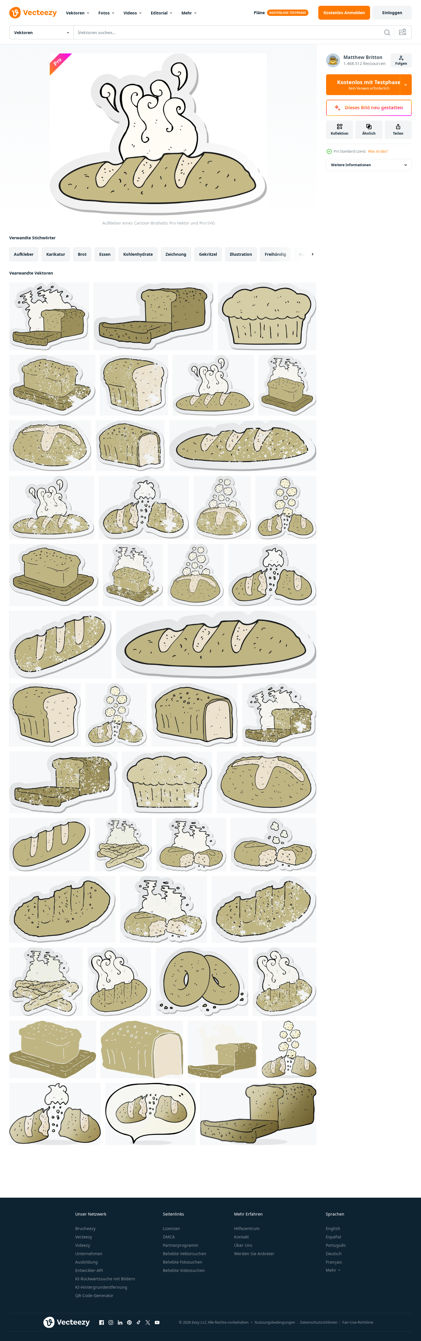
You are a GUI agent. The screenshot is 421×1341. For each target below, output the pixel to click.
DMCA (169, 1237)
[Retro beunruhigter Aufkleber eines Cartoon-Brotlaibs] (52, 385)
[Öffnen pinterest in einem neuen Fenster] (129, 1322)
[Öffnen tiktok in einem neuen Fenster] (138, 1322)
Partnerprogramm (180, 1245)
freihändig (275, 254)
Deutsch (334, 1253)
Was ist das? (378, 151)
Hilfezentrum (247, 1228)
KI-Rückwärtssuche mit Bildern (105, 1278)
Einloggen (392, 12)
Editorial (159, 13)
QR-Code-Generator (94, 1295)
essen (105, 254)
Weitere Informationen (351, 164)
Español (333, 1237)
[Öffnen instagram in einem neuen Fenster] (111, 1322)
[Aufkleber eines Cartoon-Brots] (45, 715)
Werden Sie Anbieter (254, 1253)
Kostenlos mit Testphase (369, 85)
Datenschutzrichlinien (318, 1322)
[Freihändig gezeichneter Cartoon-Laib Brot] (289, 1049)
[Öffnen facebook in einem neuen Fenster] (101, 1322)
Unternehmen (88, 1253)
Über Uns (243, 1245)
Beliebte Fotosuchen (182, 1262)
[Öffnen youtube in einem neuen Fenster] (157, 1322)
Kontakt (241, 1237)
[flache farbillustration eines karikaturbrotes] (142, 1049)
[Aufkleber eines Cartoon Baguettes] (123, 844)
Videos (130, 13)
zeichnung (176, 254)
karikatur (55, 254)
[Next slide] (307, 254)
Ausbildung (86, 1262)
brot (82, 254)
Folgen (401, 63)
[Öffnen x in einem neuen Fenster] (148, 1322)
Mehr (186, 13)
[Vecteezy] (33, 12)
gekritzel (208, 254)
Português (336, 1245)
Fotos (104, 13)
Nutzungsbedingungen (275, 1322)
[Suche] (387, 32)
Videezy (82, 1245)
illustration (241, 254)
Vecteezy (83, 1237)
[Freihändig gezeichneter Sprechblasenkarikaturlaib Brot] (150, 1114)
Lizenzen (171, 1228)
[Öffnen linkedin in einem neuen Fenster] (120, 1322)
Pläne (259, 12)
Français (334, 1262)
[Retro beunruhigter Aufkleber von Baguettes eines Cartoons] (46, 981)
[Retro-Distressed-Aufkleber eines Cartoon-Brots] (134, 385)
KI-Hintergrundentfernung (101, 1287)
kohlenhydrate (138, 254)
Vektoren (75, 13)
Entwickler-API (89, 1270)
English (333, 1228)
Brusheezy (85, 1228)
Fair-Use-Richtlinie (357, 1322)
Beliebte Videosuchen (184, 1270)
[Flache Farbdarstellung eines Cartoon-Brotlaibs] (52, 1049)
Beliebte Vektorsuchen (184, 1253)
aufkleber (24, 254)
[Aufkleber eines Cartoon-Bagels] (202, 981)
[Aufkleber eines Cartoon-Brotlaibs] (49, 316)
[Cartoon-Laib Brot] (55, 1114)
